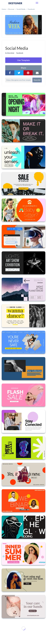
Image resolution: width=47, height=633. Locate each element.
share (23, 67)
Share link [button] (37, 80)
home (4, 9)
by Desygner (9, 53)
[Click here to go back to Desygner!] (15, 5)
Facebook (31, 9)
